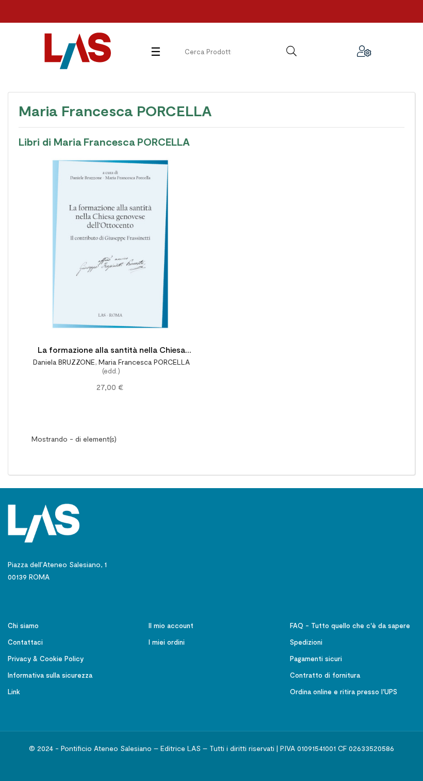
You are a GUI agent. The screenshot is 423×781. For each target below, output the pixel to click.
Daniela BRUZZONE (64, 361)
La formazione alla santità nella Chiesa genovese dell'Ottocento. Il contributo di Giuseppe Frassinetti (111, 351)
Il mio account (171, 625)
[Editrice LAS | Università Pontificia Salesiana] (44, 522)
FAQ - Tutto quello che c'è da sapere (350, 625)
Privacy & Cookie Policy (46, 658)
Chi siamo (23, 625)
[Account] (364, 51)
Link (14, 692)
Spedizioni (306, 642)
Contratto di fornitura (325, 675)
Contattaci (25, 642)
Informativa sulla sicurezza (50, 675)
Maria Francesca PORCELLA (144, 361)
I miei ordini (167, 642)
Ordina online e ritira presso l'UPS (343, 692)
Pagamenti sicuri (316, 658)
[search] (291, 51)
